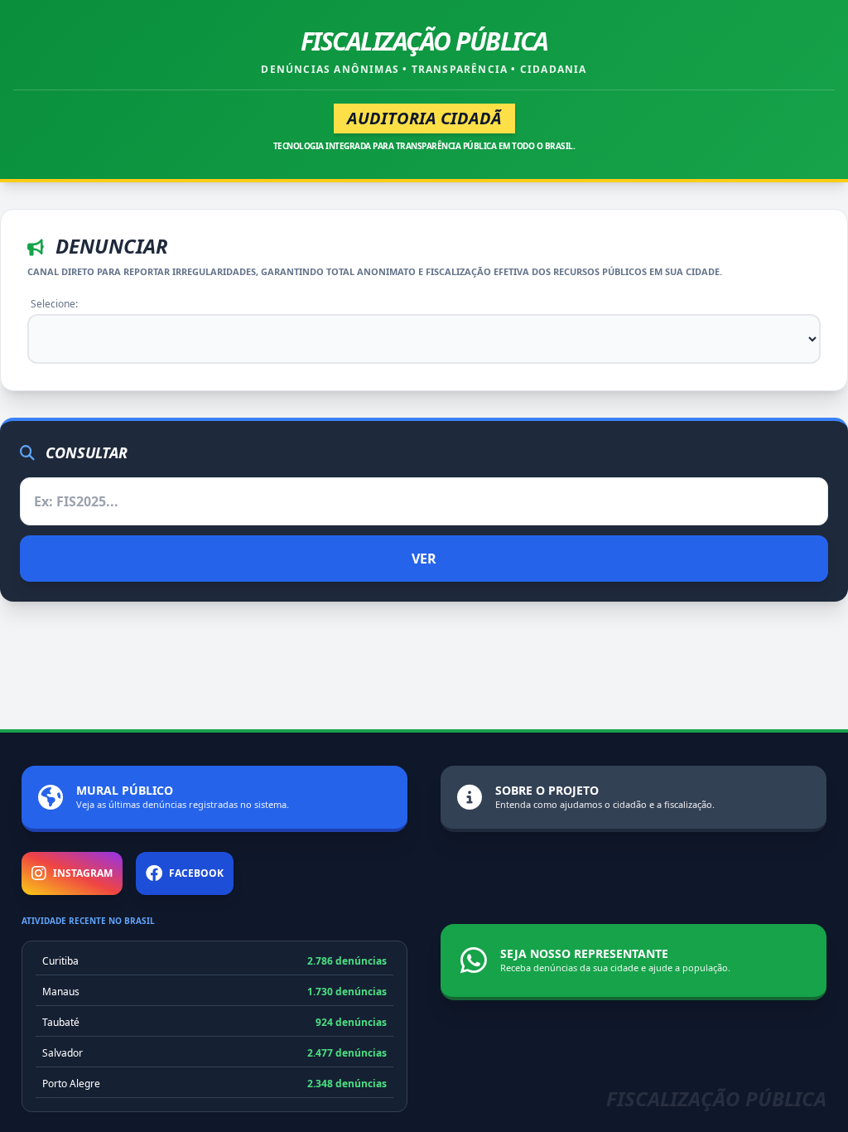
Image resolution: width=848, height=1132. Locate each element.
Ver (424, 558)
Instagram (83, 873)
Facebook (196, 873)
